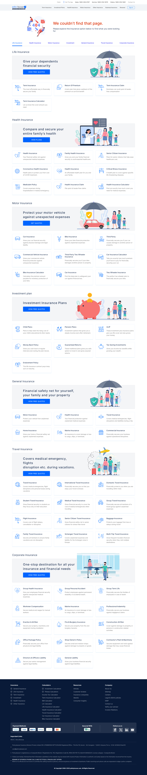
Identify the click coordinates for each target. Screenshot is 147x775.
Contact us (109, 704)
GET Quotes (36, 223)
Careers (108, 695)
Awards (76, 698)
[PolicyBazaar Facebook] (115, 730)
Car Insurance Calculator (50, 716)
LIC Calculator (47, 704)
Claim (58, 2)
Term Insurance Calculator (51, 698)
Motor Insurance (53, 43)
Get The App (69, 2)
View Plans (36, 140)
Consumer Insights (80, 701)
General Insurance (87, 43)
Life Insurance (17, 43)
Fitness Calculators (51, 692)
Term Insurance (18, 695)
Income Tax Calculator (50, 695)
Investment (70, 43)
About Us (108, 689)
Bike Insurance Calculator (51, 719)
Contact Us (131, 2)
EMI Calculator (47, 701)
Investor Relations (111, 710)
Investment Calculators (53, 689)
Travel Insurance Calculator (51, 713)
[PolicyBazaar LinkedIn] (127, 730)
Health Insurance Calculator (51, 710)
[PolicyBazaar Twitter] (121, 730)
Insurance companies (81, 695)
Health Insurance (35, 43)
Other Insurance (19, 704)
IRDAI (12, 739)
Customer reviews (80, 692)
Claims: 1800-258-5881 (118, 2)
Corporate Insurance (127, 43)
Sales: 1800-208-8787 (82, 2)
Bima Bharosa (20, 739)
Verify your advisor (111, 707)
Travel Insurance (107, 43)
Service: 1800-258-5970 (100, 2)
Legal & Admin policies (113, 698)
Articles (76, 689)
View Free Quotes (36, 72)
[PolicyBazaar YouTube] (132, 730)
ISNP (107, 701)
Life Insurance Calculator (51, 707)
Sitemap (108, 692)
